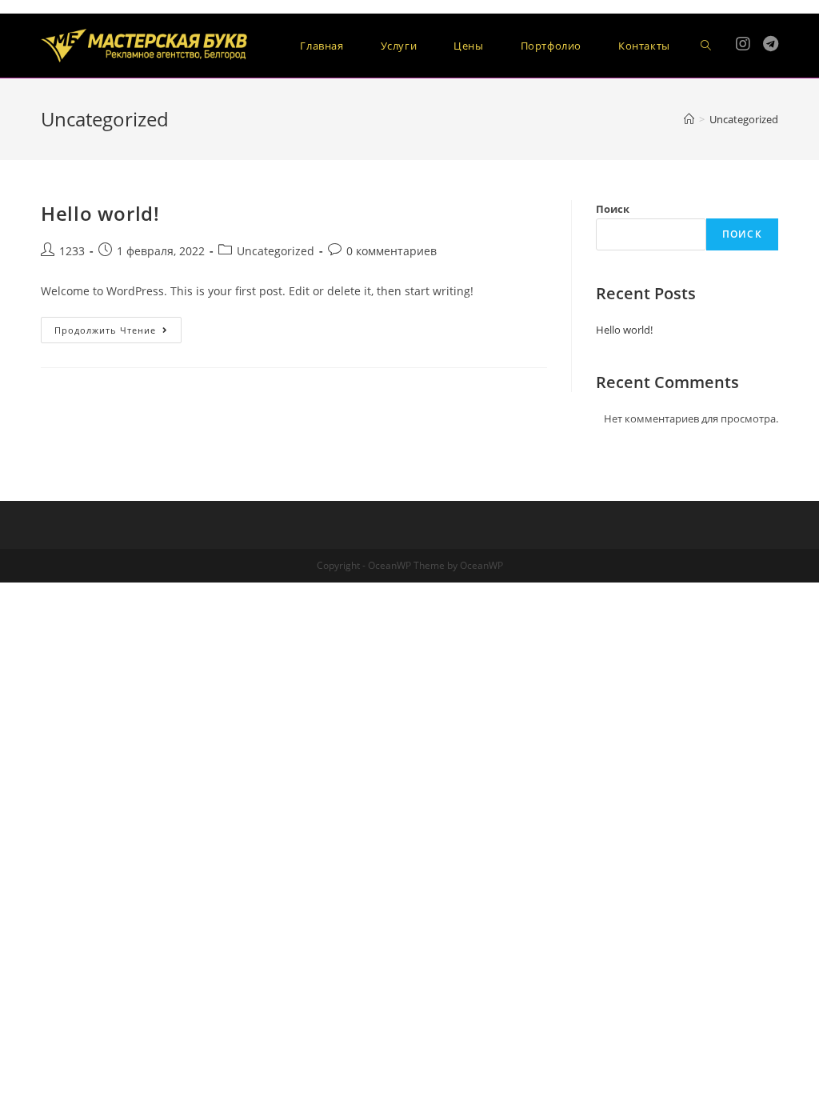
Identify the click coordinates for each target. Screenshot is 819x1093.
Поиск (612, 209)
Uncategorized (275, 250)
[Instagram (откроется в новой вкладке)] (743, 44)
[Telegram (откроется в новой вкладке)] (771, 44)
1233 (72, 250)
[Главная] (689, 119)
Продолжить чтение (118, 332)
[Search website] (706, 46)
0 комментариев (391, 250)
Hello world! (100, 213)
